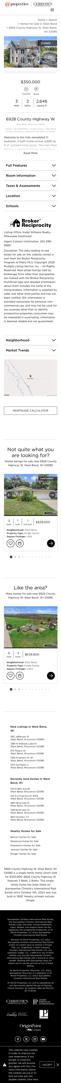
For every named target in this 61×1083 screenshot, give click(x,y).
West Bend (51, 129)
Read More (30, 153)
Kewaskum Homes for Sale (25, 845)
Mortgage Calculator (30, 410)
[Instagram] (35, 1041)
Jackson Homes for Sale (23, 849)
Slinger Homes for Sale (23, 853)
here (35, 1079)
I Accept (47, 1064)
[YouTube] (43, 1041)
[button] (30, 377)
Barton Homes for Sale (23, 837)
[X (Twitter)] (26, 1041)
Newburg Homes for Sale (24, 841)
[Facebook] (18, 1041)
